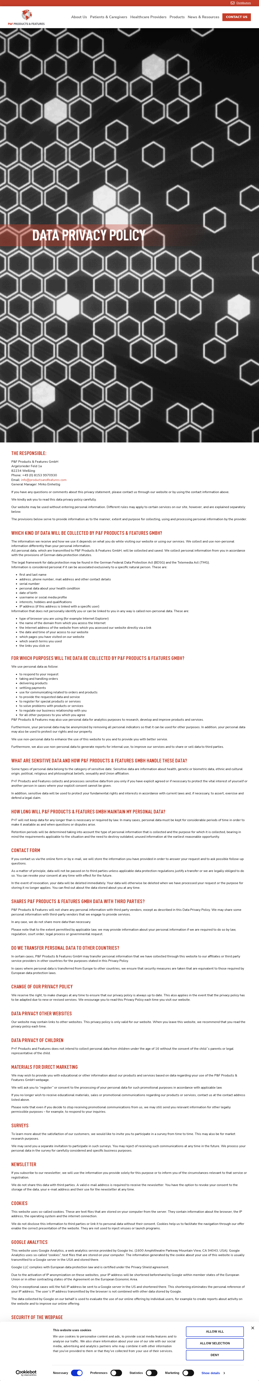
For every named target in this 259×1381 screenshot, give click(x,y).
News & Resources (203, 17)
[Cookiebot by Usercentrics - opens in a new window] (26, 1373)
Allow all (215, 1331)
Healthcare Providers (148, 17)
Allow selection (215, 1343)
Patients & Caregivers (108, 17)
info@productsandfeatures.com (44, 480)
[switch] (116, 1373)
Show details (211, 1373)
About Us (79, 17)
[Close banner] (252, 1328)
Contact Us (236, 17)
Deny (215, 1355)
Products (177, 17)
